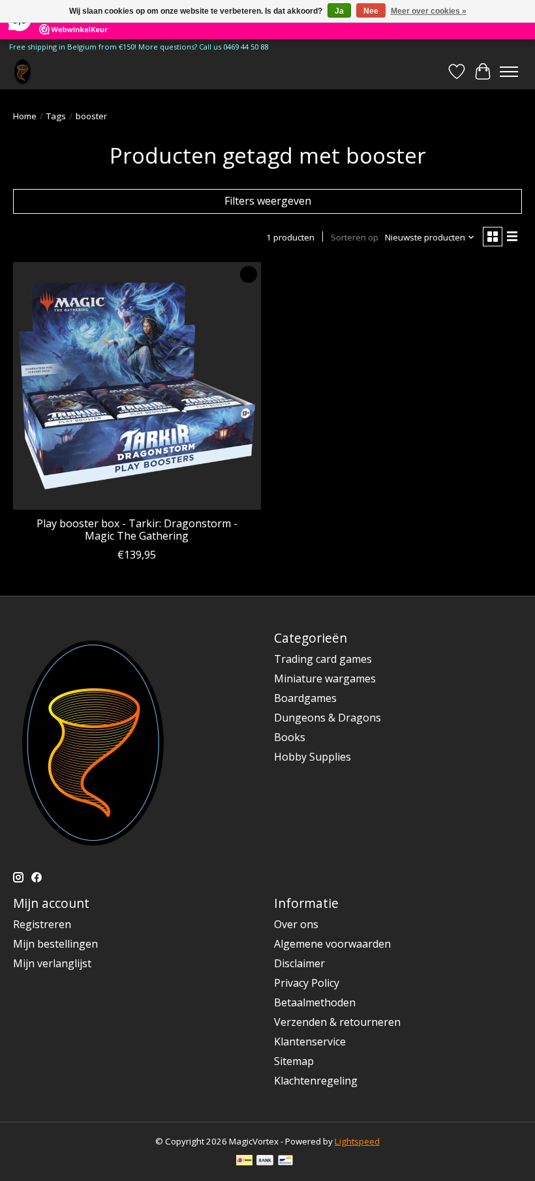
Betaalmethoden (315, 1002)
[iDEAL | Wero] (244, 1161)
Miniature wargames (325, 678)
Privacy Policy (306, 983)
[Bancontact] (285, 1161)
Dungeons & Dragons (327, 717)
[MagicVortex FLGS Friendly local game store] (22, 71)
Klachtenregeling (316, 1080)
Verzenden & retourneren (337, 1022)
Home (25, 116)
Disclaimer (299, 963)
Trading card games (323, 659)
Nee (370, 11)
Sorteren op (354, 237)
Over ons (296, 924)
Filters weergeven (267, 201)
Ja (339, 11)
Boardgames (305, 698)
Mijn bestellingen (55, 944)
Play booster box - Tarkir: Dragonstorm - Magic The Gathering (137, 529)
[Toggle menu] (509, 72)
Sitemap (294, 1061)
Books (289, 737)
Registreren (42, 924)
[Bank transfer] (264, 1161)
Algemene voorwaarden (332, 944)
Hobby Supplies (312, 757)
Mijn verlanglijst (52, 963)
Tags (56, 116)
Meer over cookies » (428, 11)
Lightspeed (357, 1141)
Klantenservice (310, 1041)
